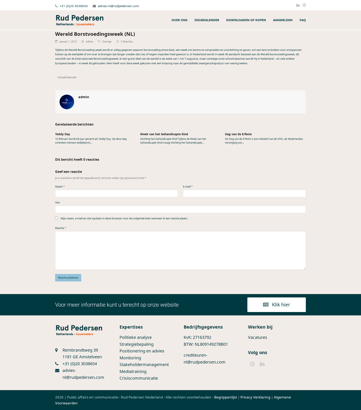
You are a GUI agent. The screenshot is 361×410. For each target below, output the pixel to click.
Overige (107, 41)
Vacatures (257, 337)
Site (57, 202)
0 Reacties (127, 41)
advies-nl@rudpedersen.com (118, 6)
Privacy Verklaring (255, 397)
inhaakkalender (67, 77)
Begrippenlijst (225, 397)
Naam (60, 186)
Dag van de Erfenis (238, 134)
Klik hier (281, 304)
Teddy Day (62, 134)
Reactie (60, 228)
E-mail (188, 186)
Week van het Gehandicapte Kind (164, 134)
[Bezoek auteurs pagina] (67, 101)
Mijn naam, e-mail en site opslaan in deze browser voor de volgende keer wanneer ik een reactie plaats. (124, 218)
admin (89, 41)
